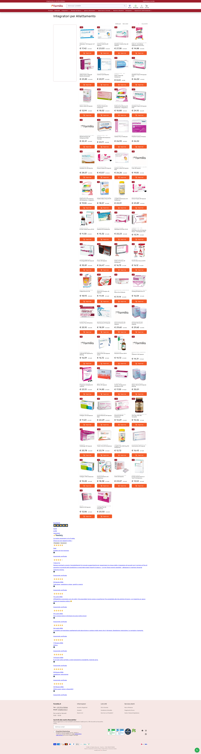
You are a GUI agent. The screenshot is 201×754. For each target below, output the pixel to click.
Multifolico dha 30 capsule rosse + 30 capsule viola (139, 231)
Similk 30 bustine (119, 476)
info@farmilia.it (50, 1)
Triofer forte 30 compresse (104, 446)
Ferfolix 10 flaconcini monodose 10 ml (120, 385)
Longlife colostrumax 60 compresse (121, 199)
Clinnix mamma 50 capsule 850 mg (139, 385)
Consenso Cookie (113, 748)
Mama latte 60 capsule (86, 106)
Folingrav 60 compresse (86, 415)
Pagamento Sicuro (130, 710)
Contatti (79, 710)
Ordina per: (118, 24)
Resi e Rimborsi (129, 707)
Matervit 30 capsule (85, 507)
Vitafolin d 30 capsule (138, 354)
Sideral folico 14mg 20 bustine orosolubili (86, 75)
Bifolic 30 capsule (102, 385)
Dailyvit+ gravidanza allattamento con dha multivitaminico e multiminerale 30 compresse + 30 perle (138, 44)
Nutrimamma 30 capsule (138, 446)
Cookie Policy (105, 748)
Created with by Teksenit (100, 750)
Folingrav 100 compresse (86, 476)
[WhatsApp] (135, 5)
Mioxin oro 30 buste (119, 292)
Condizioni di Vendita (106, 710)
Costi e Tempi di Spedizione (132, 713)
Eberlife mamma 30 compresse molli (85, 137)
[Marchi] (130, 5)
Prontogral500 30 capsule (87, 260)
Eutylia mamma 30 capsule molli (104, 416)
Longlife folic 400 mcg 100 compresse (121, 446)
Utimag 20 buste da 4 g (138, 291)
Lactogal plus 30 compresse (101, 508)
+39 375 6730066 (62, 707)
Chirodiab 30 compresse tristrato (103, 138)
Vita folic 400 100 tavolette (137, 416)
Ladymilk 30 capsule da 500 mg (86, 354)
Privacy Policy (98, 748)
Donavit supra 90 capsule (104, 168)
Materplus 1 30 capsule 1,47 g (87, 44)
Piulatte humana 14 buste (139, 136)
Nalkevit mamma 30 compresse (119, 261)
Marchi (130, 7)
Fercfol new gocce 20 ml (138, 260)
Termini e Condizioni (89, 748)
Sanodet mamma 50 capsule (137, 323)
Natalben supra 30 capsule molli (139, 106)
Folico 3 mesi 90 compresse (118, 76)
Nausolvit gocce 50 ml (120, 353)
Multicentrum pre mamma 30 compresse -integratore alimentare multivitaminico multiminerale (87, 199)
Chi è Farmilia (104, 707)
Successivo (63, 543)
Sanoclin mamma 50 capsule (119, 323)
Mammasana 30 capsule (103, 323)
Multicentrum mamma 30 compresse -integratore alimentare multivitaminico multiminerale (121, 106)
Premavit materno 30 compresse (102, 477)
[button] (146, 5)
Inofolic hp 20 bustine (103, 74)
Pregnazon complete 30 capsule (86, 385)
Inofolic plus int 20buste (121, 136)
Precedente (56, 543)
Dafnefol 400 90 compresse (118, 416)
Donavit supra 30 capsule (139, 198)
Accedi (141, 7)
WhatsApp (135, 7)
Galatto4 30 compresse (103, 229)
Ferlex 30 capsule (102, 260)
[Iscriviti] (80, 727)
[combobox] (96, 6)
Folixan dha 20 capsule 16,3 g (103, 354)
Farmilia (102, 747)
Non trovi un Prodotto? (107, 713)
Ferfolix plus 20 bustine (86, 323)
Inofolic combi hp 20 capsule (102, 44)
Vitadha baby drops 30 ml (104, 198)
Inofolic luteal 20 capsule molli (121, 169)
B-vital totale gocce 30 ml (87, 229)
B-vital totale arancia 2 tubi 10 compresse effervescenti (138, 477)
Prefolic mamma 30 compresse (102, 106)
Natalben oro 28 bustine (86, 168)
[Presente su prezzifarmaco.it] (134, 732)
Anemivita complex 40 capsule (103, 292)
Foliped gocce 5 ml (85, 291)
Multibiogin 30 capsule (86, 446)
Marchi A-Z (80, 713)
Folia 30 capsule (136, 168)
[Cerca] (124, 6)
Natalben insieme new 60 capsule (121, 44)
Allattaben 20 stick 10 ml (121, 229)
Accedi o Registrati (82, 707)
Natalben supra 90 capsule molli (139, 75)
